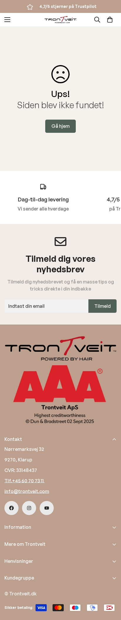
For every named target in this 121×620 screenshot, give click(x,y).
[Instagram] (29, 508)
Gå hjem (60, 126)
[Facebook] (11, 508)
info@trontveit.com (26, 491)
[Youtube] (47, 508)
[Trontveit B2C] (60, 19)
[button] (110, 19)
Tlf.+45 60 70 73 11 (24, 481)
